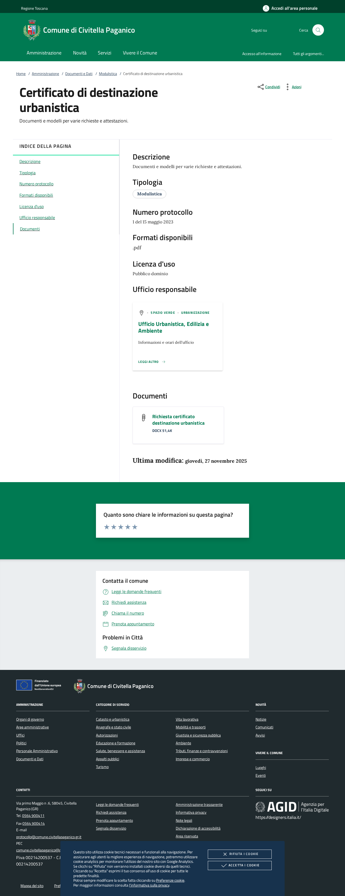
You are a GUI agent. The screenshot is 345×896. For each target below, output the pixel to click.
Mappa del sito (31, 886)
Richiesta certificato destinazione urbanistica (178, 420)
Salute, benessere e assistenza (120, 751)
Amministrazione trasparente (199, 805)
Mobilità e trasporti (191, 727)
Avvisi (260, 735)
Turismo (102, 767)
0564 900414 (33, 823)
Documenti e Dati (78, 74)
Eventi (261, 775)
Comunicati (264, 727)
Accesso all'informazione (261, 53)
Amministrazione (45, 74)
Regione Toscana (34, 8)
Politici (21, 743)
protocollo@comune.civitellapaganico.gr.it (48, 837)
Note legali (184, 820)
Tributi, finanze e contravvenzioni (202, 751)
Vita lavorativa (187, 719)
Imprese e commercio (193, 759)
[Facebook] (272, 29)
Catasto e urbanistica (112, 719)
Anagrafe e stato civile (113, 727)
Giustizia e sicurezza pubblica (198, 735)
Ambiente (183, 743)
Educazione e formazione (115, 743)
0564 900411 (33, 816)
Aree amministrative (32, 727)
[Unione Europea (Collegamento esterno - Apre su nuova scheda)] (40, 686)
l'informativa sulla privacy (149, 885)
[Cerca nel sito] (318, 30)
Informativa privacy (191, 812)
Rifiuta (243, 853)
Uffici (20, 735)
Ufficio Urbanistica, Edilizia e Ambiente (173, 327)
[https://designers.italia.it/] (292, 807)
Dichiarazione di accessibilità (198, 828)
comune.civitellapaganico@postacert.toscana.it (53, 850)
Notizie (261, 719)
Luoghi (261, 768)
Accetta (244, 865)
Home (21, 74)
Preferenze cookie (170, 880)
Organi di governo (30, 719)
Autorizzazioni (107, 735)
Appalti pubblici (107, 759)
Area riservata (187, 836)
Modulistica (108, 74)
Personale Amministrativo (37, 751)
